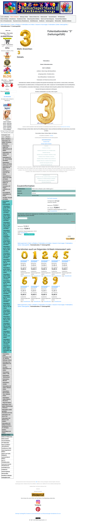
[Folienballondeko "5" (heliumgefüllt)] (66, 255)
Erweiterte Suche (30, 513)
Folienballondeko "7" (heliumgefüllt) (35, 287)
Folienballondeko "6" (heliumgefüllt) (25, 287)
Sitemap (17, 513)
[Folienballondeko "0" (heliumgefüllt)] (25, 255)
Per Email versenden (52, 198)
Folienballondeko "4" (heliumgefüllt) (55, 261)
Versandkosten (53, 211)
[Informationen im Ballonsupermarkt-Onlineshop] (7, 48)
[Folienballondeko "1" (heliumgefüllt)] (35, 255)
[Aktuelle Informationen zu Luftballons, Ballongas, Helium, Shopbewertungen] (7, 81)
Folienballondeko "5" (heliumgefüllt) (66, 261)
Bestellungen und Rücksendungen (43, 513)
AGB (36, 481)
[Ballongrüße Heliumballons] (7, 55)
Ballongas (51, 135)
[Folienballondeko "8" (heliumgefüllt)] (45, 281)
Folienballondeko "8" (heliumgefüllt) (45, 287)
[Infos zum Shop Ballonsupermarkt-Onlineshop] (7, 30)
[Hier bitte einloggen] (7, 44)
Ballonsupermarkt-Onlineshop (65, 126)
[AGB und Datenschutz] (7, 46)
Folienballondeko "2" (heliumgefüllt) (45, 261)
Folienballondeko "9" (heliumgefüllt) (55, 287)
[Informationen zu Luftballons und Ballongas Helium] (7, 50)
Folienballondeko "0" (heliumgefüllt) (25, 261)
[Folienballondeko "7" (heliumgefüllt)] (35, 281)
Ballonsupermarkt (5, 24)
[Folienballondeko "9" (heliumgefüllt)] (55, 281)
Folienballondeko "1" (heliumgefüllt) (35, 261)
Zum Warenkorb (7, 96)
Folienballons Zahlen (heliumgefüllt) (58, 24)
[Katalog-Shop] (6, 33)
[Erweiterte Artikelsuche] (6, 36)
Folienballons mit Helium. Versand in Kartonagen (35, 24)
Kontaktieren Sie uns (56, 513)
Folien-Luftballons (16, 24)
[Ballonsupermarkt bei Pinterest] (37, 509)
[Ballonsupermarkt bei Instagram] (38, 503)
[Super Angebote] (7, 63)
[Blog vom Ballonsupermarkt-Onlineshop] (7, 76)
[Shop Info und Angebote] (7, 80)
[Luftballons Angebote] (7, 70)
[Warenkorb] (7, 41)
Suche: (7, 89)
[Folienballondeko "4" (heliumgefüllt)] (55, 255)
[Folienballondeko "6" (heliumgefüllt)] (25, 281)
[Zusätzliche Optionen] (7, 108)
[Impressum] (6, 34)
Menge (19, 234)
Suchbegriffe (23, 513)
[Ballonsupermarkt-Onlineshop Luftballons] (38, 7)
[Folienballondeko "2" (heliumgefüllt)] (45, 255)
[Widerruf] (38, 494)
